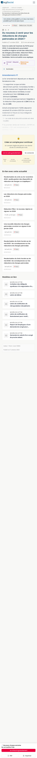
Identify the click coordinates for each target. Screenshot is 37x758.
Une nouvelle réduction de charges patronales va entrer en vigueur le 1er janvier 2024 (17, 226)
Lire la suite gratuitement (11, 153)
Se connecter (29, 153)
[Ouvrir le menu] (33, 2)
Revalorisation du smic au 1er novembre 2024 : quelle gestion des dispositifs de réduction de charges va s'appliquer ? (18, 179)
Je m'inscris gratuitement (18, 750)
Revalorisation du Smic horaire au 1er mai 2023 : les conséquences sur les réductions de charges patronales (17, 243)
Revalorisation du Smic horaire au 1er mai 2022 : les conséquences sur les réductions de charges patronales (17, 261)
